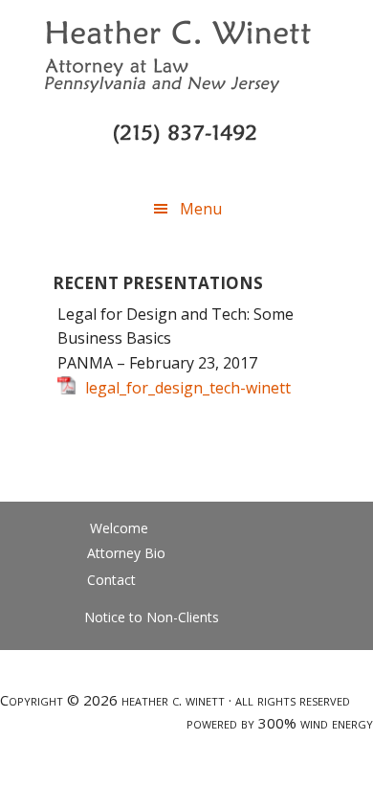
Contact (111, 580)
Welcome (119, 528)
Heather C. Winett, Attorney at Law (186, 67)
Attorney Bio (126, 553)
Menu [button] (201, 208)
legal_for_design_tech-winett (188, 387)
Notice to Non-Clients (151, 617)
